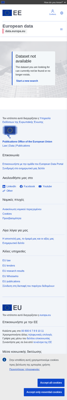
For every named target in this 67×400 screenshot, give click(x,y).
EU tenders (8, 265)
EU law (6, 260)
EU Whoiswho (10, 276)
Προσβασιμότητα (11, 218)
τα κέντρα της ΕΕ (42, 342)
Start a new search (27, 81)
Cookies (7, 213)
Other (10, 190)
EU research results (13, 271)
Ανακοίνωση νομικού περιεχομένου (21, 209)
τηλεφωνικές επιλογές (40, 334)
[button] (55, 2)
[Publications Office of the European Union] (32, 131)
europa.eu (45, 315)
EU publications (11, 281)
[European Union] (32, 308)
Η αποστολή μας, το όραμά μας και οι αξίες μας (28, 238)
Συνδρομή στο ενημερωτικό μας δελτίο (23, 168)
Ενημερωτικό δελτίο (13, 243)
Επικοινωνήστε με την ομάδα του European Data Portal (32, 164)
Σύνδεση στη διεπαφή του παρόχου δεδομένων (28, 286)
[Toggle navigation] (61, 29)
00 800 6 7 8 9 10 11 (32, 331)
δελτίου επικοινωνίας (38, 338)
